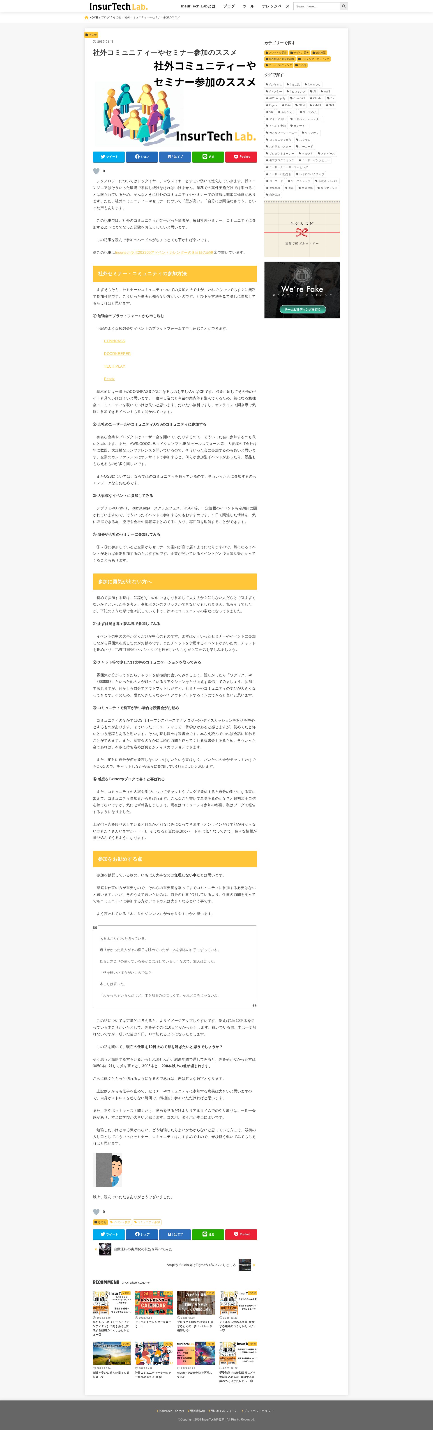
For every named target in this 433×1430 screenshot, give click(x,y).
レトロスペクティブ (311, 174)
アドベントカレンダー (308, 119)
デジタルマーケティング (315, 59)
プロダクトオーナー (281, 153)
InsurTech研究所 (213, 1419)
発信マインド (329, 188)
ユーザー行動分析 (280, 174)
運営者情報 (197, 1411)
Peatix (109, 379)
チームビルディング (280, 65)
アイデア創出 (277, 119)
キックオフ (312, 132)
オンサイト (301, 125)
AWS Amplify (277, 98)
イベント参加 (121, 1222)
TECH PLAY (114, 366)
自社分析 (274, 194)
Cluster (317, 98)
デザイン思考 (301, 52)
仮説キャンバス (328, 181)
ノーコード (306, 146)
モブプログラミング (281, 160)
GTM (302, 105)
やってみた (310, 112)
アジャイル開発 (278, 52)
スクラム (304, 139)
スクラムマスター (280, 146)
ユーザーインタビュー (316, 160)
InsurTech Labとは (198, 6)
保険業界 (274, 188)
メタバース (328, 153)
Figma (273, 105)
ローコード (276, 181)
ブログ (229, 6)
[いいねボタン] (96, 171)
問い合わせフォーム (224, 1411)
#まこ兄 (295, 84)
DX (332, 98)
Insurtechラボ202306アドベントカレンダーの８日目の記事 (164, 252)
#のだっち (275, 84)
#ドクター (275, 91)
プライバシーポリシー (259, 1411)
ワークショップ (300, 181)
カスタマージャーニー (283, 132)
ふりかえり (288, 112)
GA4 (288, 105)
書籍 (291, 188)
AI (314, 91)
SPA (331, 105)
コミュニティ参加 (149, 1222)
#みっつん (314, 84)
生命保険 (307, 188)
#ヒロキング (297, 91)
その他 (93, 34)
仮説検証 (321, 52)
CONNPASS (114, 341)
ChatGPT (299, 98)
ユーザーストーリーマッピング (288, 167)
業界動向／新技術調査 (282, 59)
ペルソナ (307, 153)
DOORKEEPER (117, 354)
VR (271, 112)
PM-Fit (317, 105)
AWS (327, 91)
